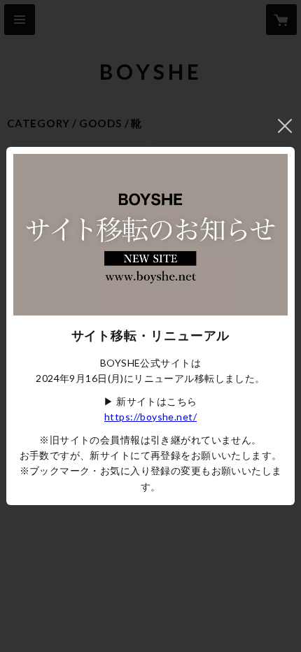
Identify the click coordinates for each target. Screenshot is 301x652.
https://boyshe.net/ (150, 417)
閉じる (285, 126)
